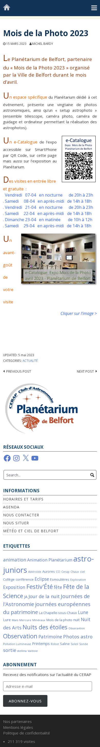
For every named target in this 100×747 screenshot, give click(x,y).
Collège (9, 579)
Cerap (65, 572)
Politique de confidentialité (26, 732)
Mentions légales (18, 727)
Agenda (11, 507)
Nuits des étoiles (45, 627)
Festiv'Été (39, 586)
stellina (22, 651)
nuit (76, 619)
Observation (20, 636)
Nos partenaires (17, 721)
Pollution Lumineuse (17, 644)
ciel (82, 572)
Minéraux (38, 620)
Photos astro (78, 636)
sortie (9, 650)
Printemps (41, 643)
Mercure (25, 620)
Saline (65, 643)
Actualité (30, 361)
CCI (58, 572)
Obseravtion (76, 628)
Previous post (18, 371)
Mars (15, 620)
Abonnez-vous (25, 700)
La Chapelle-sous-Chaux (58, 612)
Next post (85, 371)
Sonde (83, 644)
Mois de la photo (59, 620)
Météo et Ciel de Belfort (31, 530)
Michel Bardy (42, 44)
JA (25, 596)
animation (14, 559)
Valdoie (33, 651)
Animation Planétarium (49, 560)
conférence (25, 579)
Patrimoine (50, 637)
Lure (7, 619)
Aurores (48, 571)
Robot (55, 644)
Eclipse (42, 579)
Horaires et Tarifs (23, 499)
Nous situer (16, 522)
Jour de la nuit (44, 596)
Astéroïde (34, 572)
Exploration (78, 579)
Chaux (75, 572)
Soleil (74, 644)
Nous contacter (21, 515)
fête (58, 587)
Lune (83, 612)
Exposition (14, 587)
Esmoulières (59, 579)
